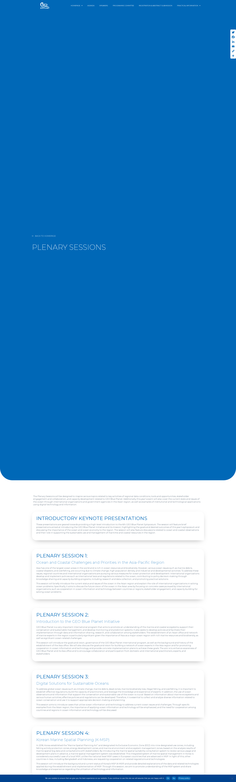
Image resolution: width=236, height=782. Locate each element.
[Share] (233, 55)
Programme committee (123, 6)
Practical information (187, 6)
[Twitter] (233, 32)
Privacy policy (184, 778)
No (174, 778)
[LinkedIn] (233, 41)
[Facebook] (233, 37)
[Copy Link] (233, 51)
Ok (168, 778)
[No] (232, 778)
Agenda (90, 6)
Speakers (103, 6)
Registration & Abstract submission (155, 6)
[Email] (233, 46)
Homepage (75, 6)
